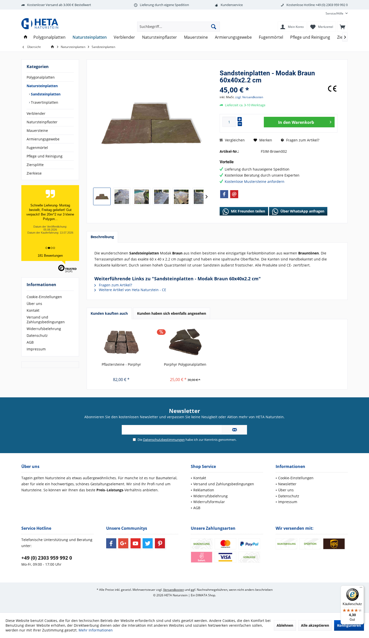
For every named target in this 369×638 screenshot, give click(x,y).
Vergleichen (234, 140)
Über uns (34, 303)
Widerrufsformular (209, 501)
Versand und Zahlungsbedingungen (46, 319)
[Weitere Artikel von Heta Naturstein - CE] (332, 88)
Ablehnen (285, 625)
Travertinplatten (44, 102)
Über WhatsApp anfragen (301, 211)
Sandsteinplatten (45, 94)
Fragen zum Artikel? (302, 140)
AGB (30, 342)
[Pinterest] (160, 543)
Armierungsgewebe (43, 139)
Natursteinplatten (42, 85)
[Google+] (123, 543)
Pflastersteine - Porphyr (121, 364)
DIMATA (201, 595)
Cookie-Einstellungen (44, 296)
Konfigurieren (349, 625)
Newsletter (287, 484)
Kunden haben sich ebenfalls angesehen (171, 313)
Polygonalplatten (41, 77)
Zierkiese (34, 173)
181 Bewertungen (50, 255)
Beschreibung (102, 236)
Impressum (36, 349)
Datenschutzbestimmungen (164, 439)
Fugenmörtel (37, 147)
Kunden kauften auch (109, 313)
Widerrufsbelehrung (44, 328)
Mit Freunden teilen (247, 211)
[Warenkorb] (342, 27)
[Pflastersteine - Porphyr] (121, 341)
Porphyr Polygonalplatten (185, 364)
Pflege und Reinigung (45, 156)
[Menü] (361, 589)
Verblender (36, 113)
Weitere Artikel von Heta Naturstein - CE (132, 289)
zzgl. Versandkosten (249, 97)
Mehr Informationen (96, 630)
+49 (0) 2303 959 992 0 (46, 558)
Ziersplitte (35, 164)
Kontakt (33, 310)
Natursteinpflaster (42, 122)
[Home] (25, 37)
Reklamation (203, 490)
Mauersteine (37, 130)
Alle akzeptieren (315, 625)
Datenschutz (37, 335)
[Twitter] (148, 543)
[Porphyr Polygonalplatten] (185, 341)
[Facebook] (224, 194)
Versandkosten (173, 590)
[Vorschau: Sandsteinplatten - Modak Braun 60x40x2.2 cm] (102, 196)
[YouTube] (136, 543)
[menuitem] (335, 13)
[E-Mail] (234, 194)
